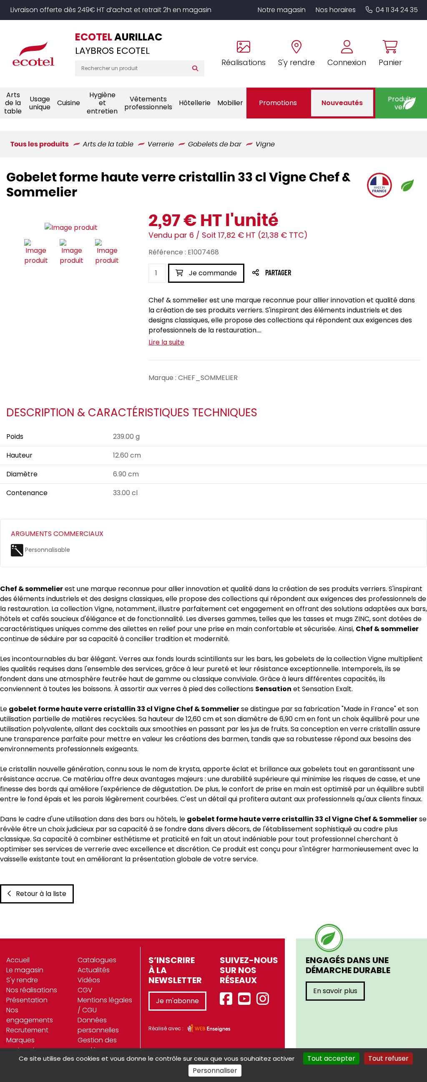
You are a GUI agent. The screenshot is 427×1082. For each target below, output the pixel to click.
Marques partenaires (25, 1045)
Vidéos (89, 980)
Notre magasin (282, 10)
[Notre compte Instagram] (264, 999)
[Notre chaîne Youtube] (246, 999)
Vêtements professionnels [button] (148, 103)
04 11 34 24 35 (397, 10)
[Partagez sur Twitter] (309, 273)
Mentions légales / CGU (105, 1005)
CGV (85, 990)
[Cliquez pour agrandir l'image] (71, 228)
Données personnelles (98, 1025)
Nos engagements (29, 1015)
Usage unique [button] (39, 103)
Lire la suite (166, 342)
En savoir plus (335, 991)
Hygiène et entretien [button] (102, 103)
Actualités (94, 970)
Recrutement (27, 1030)
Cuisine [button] (68, 103)
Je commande (212, 273)
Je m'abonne (177, 1001)
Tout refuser (388, 1058)
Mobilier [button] (230, 103)
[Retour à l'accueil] (38, 54)
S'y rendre (22, 980)
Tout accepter (331, 1058)
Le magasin (24, 970)
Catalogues (97, 960)
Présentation (27, 1000)
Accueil (18, 960)
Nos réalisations (31, 990)
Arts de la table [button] (13, 103)
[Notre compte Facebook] (228, 999)
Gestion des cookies (97, 1045)
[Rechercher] (197, 68)
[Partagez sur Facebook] (295, 273)
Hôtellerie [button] (195, 103)
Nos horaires (336, 10)
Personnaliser (215, 1070)
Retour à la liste (41, 893)
